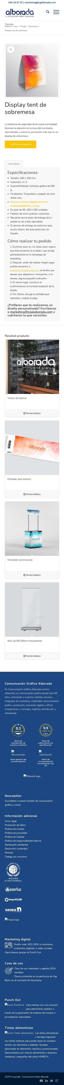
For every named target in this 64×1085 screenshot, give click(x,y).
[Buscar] (46, 12)
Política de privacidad (16, 833)
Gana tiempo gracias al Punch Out (23, 952)
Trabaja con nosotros (16, 856)
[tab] (14, 164)
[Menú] (54, 12)
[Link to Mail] (51, 1080)
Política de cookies (14, 829)
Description (13, 163)
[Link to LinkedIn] (46, 1080)
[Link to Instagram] (56, 1080)
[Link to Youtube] (41, 1080)
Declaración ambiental (16, 844)
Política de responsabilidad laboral (23, 840)
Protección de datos (15, 825)
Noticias (9, 852)
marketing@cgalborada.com (40, 2)
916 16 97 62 (15, 2)
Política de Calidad (14, 836)
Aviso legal (11, 821)
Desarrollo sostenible (16, 848)
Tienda (9, 24)
